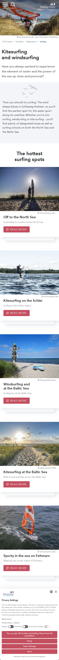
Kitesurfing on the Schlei (22, 300)
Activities (19, 41)
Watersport (31, 41)
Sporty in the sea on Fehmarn (26, 556)
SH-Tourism (7, 41)
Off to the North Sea (19, 217)
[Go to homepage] (46, 6)
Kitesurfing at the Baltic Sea (25, 472)
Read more (18, 229)
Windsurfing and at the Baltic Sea (16, 386)
